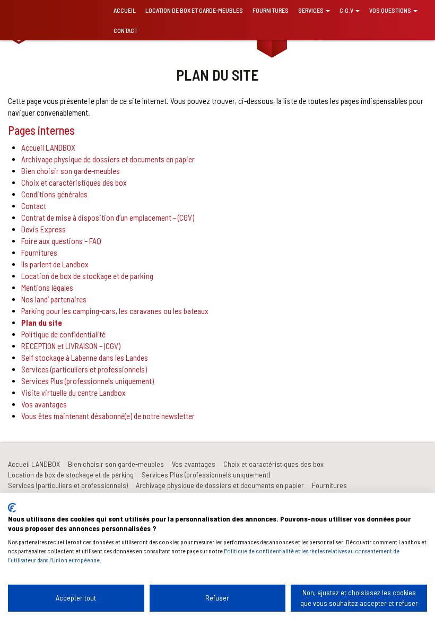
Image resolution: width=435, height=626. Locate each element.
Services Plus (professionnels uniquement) (87, 381)
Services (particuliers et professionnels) (84, 369)
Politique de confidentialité (63, 334)
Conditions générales (54, 194)
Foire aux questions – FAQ (61, 241)
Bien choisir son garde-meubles (70, 171)
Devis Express (43, 229)
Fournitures (271, 10)
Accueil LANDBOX (48, 147)
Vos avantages (44, 404)
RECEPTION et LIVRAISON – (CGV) (70, 346)
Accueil (125, 10)
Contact (125, 30)
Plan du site (41, 322)
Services (311, 10)
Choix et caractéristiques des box (74, 182)
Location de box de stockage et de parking (87, 276)
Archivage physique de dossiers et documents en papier (108, 159)
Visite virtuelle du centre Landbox (73, 392)
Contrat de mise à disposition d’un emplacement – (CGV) (107, 217)
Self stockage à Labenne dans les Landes (84, 357)
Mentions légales (47, 287)
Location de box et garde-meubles (194, 10)
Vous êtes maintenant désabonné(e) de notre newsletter (108, 416)
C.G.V (347, 10)
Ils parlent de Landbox (55, 264)
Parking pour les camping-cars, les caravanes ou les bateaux (114, 311)
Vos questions (390, 10)
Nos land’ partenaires (53, 299)
